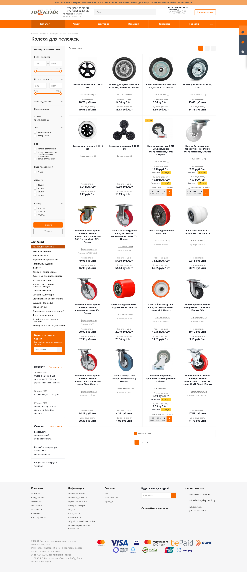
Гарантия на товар (78, 501)
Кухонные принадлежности (47, 275)
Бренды (109, 501)
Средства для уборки (44, 294)
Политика (36, 509)
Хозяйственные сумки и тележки (45, 320)
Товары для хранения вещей (48, 310)
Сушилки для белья (43, 302)
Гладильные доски (43, 263)
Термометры (40, 306)
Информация (76, 488)
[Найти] (153, 12)
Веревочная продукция (45, 259)
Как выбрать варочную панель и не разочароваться (45, 450)
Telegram (166, 515)
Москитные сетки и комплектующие (43, 285)
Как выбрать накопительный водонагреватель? (43, 435)
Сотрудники (37, 497)
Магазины (36, 505)
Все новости (55, 367)
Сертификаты (38, 517)
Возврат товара (76, 505)
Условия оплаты (76, 493)
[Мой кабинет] (212, 24)
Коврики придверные (45, 271)
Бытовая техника (42, 251)
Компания (37, 488)
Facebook (151, 515)
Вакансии (36, 501)
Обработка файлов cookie (81, 521)
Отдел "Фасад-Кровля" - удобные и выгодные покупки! (46, 410)
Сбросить (48, 231)
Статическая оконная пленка (48, 298)
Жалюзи (37, 267)
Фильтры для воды (43, 315)
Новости (35, 493)
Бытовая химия (41, 255)
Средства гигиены (42, 290)
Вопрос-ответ (112, 497)
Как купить (74, 513)
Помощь (110, 488)
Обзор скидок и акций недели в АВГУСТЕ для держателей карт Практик (47, 379)
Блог (107, 493)
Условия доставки (77, 497)
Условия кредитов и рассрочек (79, 526)
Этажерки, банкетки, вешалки (49, 325)
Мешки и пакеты (42, 280)
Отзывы (35, 513)
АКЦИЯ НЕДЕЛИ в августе (46, 394)
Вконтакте (144, 515)
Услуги (71, 509)
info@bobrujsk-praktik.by (202, 500)
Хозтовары (37, 241)
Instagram (158, 515)
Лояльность (74, 517)
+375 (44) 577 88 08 (178, 7)
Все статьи (56, 426)
